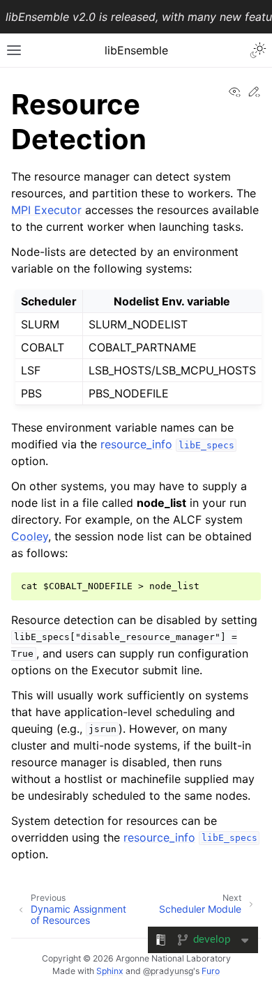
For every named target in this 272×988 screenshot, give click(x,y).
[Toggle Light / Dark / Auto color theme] (258, 50)
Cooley (29, 536)
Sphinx (109, 971)
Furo (211, 971)
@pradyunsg (168, 971)
